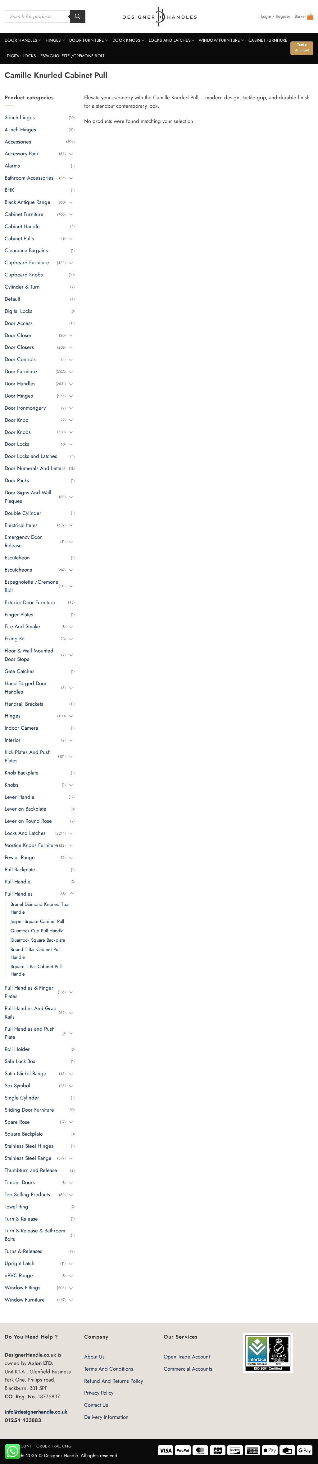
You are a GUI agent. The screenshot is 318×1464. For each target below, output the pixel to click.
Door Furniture (86, 40)
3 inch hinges (20, 117)
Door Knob (17, 420)
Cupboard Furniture (27, 262)
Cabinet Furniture (268, 40)
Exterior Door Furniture (30, 602)
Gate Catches (19, 671)
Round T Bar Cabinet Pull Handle (35, 953)
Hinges (53, 40)
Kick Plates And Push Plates (28, 756)
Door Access (19, 323)
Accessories (18, 141)
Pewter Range (20, 857)
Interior (12, 740)
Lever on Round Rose (28, 821)
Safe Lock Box (20, 1061)
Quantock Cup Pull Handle (37, 930)
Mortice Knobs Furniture (31, 845)
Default (12, 299)
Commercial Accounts (188, 1368)
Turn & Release (21, 1218)
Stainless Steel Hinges (29, 1146)
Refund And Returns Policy (113, 1381)
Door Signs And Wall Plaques (28, 497)
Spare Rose (17, 1122)
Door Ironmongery (25, 408)
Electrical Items (21, 525)
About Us (94, 1356)
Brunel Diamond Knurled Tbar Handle (40, 908)
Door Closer (18, 335)
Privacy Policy (98, 1392)
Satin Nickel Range (25, 1073)
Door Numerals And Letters (35, 468)
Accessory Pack (22, 154)
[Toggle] (71, 154)
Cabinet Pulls (19, 238)
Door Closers (19, 347)
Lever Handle (19, 797)
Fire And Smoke (22, 626)
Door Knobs (126, 40)
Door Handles (21, 40)
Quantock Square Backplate (38, 940)
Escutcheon (17, 557)
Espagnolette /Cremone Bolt (72, 56)
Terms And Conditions (108, 1368)
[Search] (77, 16)
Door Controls (20, 359)
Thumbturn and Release (31, 1170)
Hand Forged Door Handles (26, 687)
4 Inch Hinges (20, 129)
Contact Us (96, 1405)
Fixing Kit (15, 639)
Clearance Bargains (26, 250)
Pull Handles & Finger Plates (29, 992)
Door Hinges (19, 395)
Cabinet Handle (22, 226)
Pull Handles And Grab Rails (31, 1012)
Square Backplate (24, 1134)
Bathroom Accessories (29, 177)
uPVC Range (19, 1275)
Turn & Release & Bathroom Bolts (35, 1235)
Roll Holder (17, 1049)
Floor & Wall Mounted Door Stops (29, 655)
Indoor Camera (21, 728)
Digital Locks (21, 56)
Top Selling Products (27, 1194)
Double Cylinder (23, 513)
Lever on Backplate (25, 809)
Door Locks (17, 444)
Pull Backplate (20, 869)
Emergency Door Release (23, 541)
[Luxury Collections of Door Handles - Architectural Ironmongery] (159, 16)
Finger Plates (19, 614)
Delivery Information (106, 1417)
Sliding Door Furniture (29, 1109)
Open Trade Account (187, 1356)
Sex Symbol (17, 1085)
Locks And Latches (169, 40)
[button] (275, 16)
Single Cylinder (22, 1097)
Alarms (12, 166)
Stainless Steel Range (28, 1158)
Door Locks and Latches (31, 456)
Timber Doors (20, 1182)
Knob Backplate (22, 772)
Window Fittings (22, 1287)
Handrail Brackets (24, 704)
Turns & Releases (23, 1251)
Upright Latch (19, 1263)
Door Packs (17, 480)
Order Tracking (53, 1446)
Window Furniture (219, 40)
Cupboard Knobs (24, 274)
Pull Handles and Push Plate (30, 1033)
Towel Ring (16, 1206)
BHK (9, 190)
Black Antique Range (27, 202)
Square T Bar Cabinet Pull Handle (36, 970)
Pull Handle (17, 881)
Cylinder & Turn (22, 286)
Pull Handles (19, 893)
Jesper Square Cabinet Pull (37, 921)
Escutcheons (18, 569)
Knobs (11, 784)
